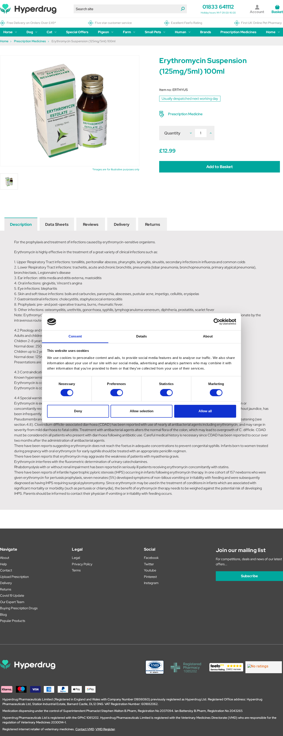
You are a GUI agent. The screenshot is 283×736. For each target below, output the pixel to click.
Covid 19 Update (12, 595)
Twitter (149, 564)
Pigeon (103, 32)
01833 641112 (218, 6)
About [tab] (208, 336)
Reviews (90, 224)
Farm (127, 32)
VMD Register (105, 729)
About (4, 558)
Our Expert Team (12, 602)
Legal (76, 558)
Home (270, 32)
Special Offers (77, 32)
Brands (205, 32)
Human (180, 32)
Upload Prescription (14, 577)
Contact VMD (84, 729)
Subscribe (249, 576)
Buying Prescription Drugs (19, 608)
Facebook (151, 558)
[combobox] (130, 8)
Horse (8, 32)
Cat (49, 32)
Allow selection (141, 411)
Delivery (121, 224)
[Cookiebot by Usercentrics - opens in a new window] (216, 321)
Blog (3, 614)
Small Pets (153, 32)
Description (21, 224)
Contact (6, 570)
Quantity (172, 133)
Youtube (150, 570)
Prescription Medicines (238, 32)
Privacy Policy (82, 564)
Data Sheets (57, 224)
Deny (78, 411)
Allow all (205, 411)
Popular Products (12, 621)
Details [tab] (141, 336)
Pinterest (150, 577)
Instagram (151, 583)
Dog (30, 32)
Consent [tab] (75, 336)
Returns (152, 224)
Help (3, 564)
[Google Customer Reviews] (263, 667)
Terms (76, 570)
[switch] (116, 392)
